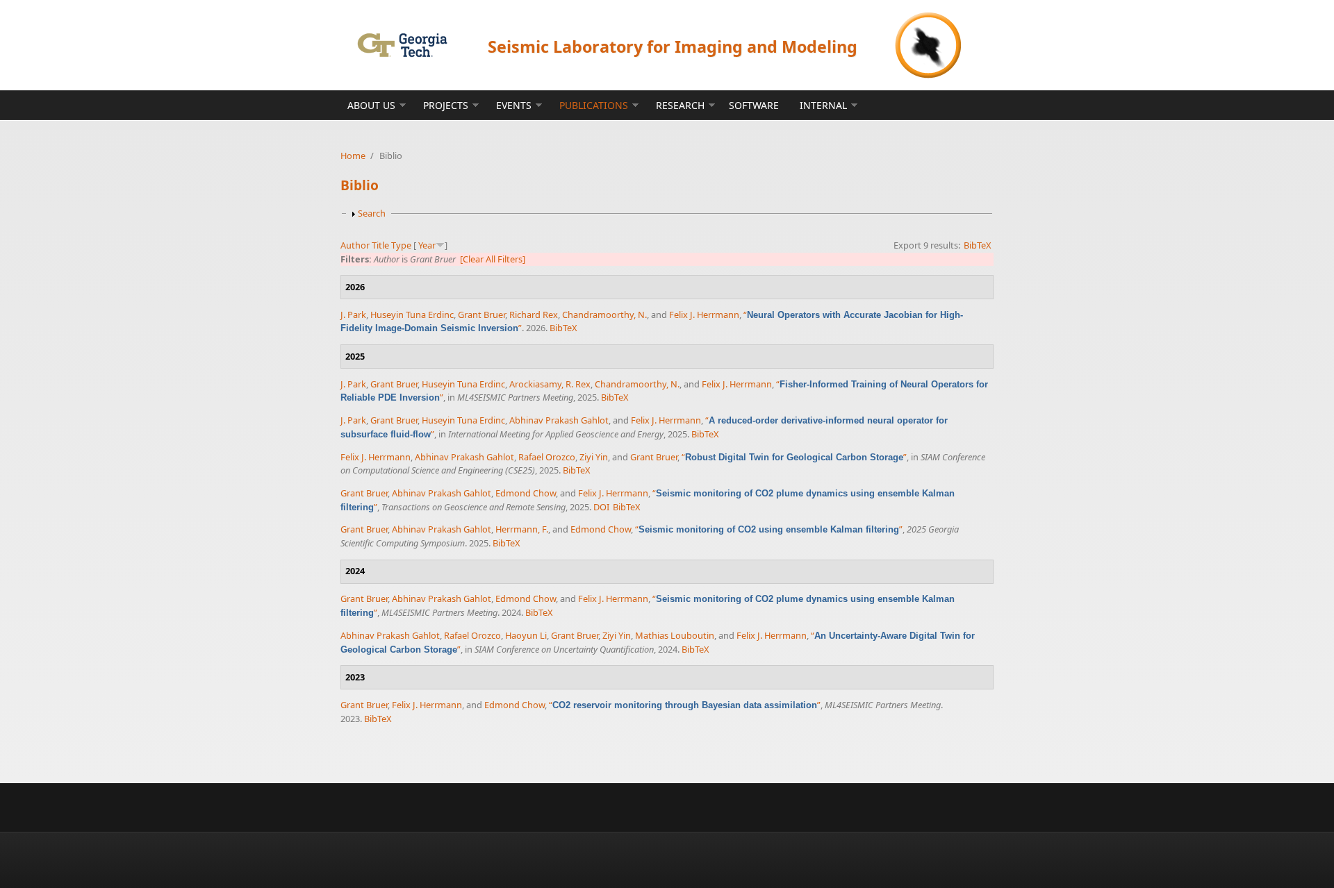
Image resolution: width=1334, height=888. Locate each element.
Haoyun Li (526, 635)
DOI (601, 507)
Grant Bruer (481, 314)
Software (754, 105)
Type (401, 245)
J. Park (353, 314)
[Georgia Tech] (402, 44)
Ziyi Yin (593, 457)
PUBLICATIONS (593, 105)
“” (794, 457)
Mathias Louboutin (674, 635)
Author (355, 245)
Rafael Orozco (546, 457)
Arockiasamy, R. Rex (550, 384)
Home (352, 155)
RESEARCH (680, 105)
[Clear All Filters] (492, 259)
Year (427, 245)
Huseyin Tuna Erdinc (412, 314)
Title (380, 245)
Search (372, 213)
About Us (371, 105)
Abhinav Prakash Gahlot (559, 420)
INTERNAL (823, 105)
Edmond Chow (525, 493)
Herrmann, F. (521, 529)
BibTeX (977, 245)
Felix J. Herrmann (704, 314)
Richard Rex (533, 314)
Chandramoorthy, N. (604, 314)
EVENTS (514, 105)
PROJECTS (445, 105)
